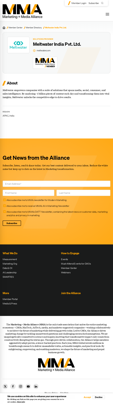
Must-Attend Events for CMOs (76, 264)
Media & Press (10, 303)
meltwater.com (43, 50)
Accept (87, 397)
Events (64, 259)
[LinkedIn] (36, 386)
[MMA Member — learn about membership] (45, 63)
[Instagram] (20, 386)
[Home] (4, 27)
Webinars (65, 272)
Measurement (10, 259)
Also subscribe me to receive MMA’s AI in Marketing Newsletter (37, 206)
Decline (98, 397)
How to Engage (70, 253)
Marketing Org (10, 264)
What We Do (10, 253)
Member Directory (34, 27)
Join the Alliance (71, 293)
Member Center (16, 27)
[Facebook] (13, 386)
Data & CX (7, 268)
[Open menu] (107, 14)
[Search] (103, 3)
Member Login (79, 3)
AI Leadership (9, 272)
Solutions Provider (43, 39)
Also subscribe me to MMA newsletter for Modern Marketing (36, 200)
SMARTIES (8, 277)
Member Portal (10, 299)
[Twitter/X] (5, 386)
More (6, 293)
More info (21, 402)
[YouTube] (28, 386)
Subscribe (94, 3)
